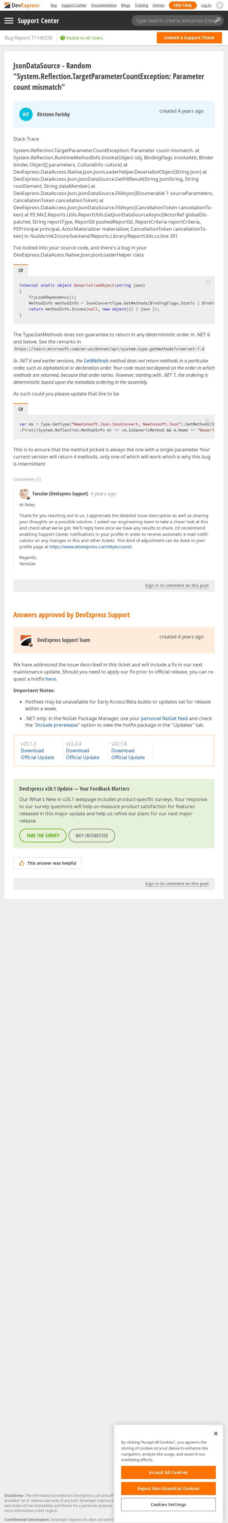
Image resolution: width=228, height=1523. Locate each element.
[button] (207, 281)
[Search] (217, 20)
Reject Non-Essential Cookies (168, 1488)
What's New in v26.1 (51, 799)
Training (141, 5)
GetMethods (96, 360)
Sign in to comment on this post (177, 585)
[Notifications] (220, 5)
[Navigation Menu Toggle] (9, 21)
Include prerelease (57, 725)
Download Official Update (37, 754)
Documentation (104, 5)
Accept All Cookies (168, 1472)
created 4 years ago (181, 111)
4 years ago (103, 493)
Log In (206, 5)
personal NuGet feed (164, 718)
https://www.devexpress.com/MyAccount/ (91, 546)
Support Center (74, 5)
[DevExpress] (22, 5)
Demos (158, 5)
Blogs (125, 5)
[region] (168, 1474)
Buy (54, 5)
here (50, 679)
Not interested (92, 835)
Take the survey (42, 835)
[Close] (215, 1433)
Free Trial (183, 5)
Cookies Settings (168, 1504)
